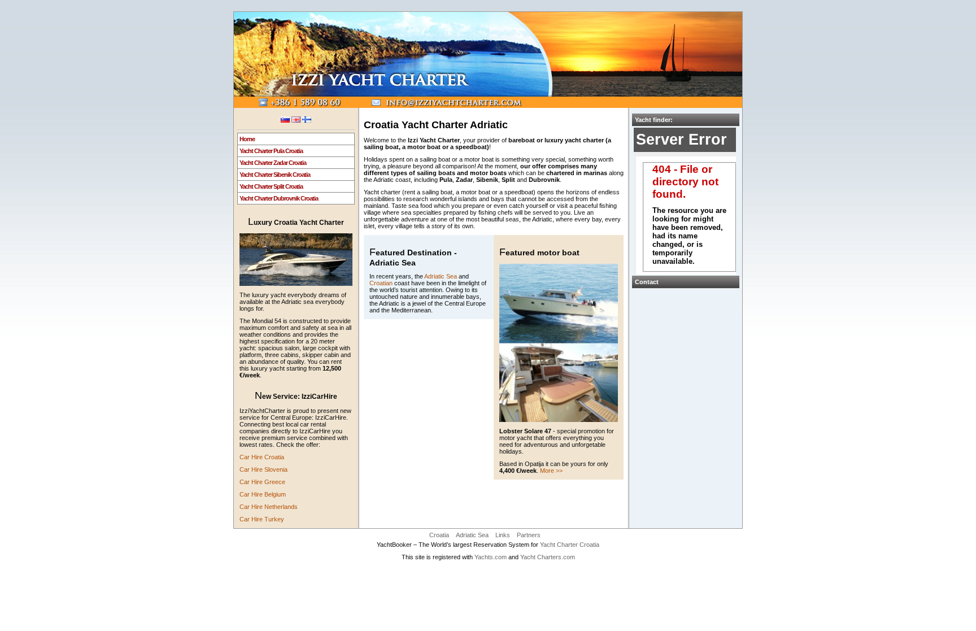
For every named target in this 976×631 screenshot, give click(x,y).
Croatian (381, 283)
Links (502, 535)
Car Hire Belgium (262, 494)
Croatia (439, 535)
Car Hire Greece (262, 481)
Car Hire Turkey (261, 519)
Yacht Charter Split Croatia (271, 186)
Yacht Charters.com (547, 557)
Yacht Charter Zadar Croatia (272, 162)
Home (247, 139)
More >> (551, 470)
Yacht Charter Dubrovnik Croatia (278, 198)
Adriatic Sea (440, 276)
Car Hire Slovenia (263, 469)
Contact (647, 281)
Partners (529, 535)
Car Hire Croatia (261, 457)
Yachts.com (490, 557)
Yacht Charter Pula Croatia (271, 150)
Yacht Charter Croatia (569, 544)
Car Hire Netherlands (268, 506)
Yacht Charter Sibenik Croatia (274, 174)
